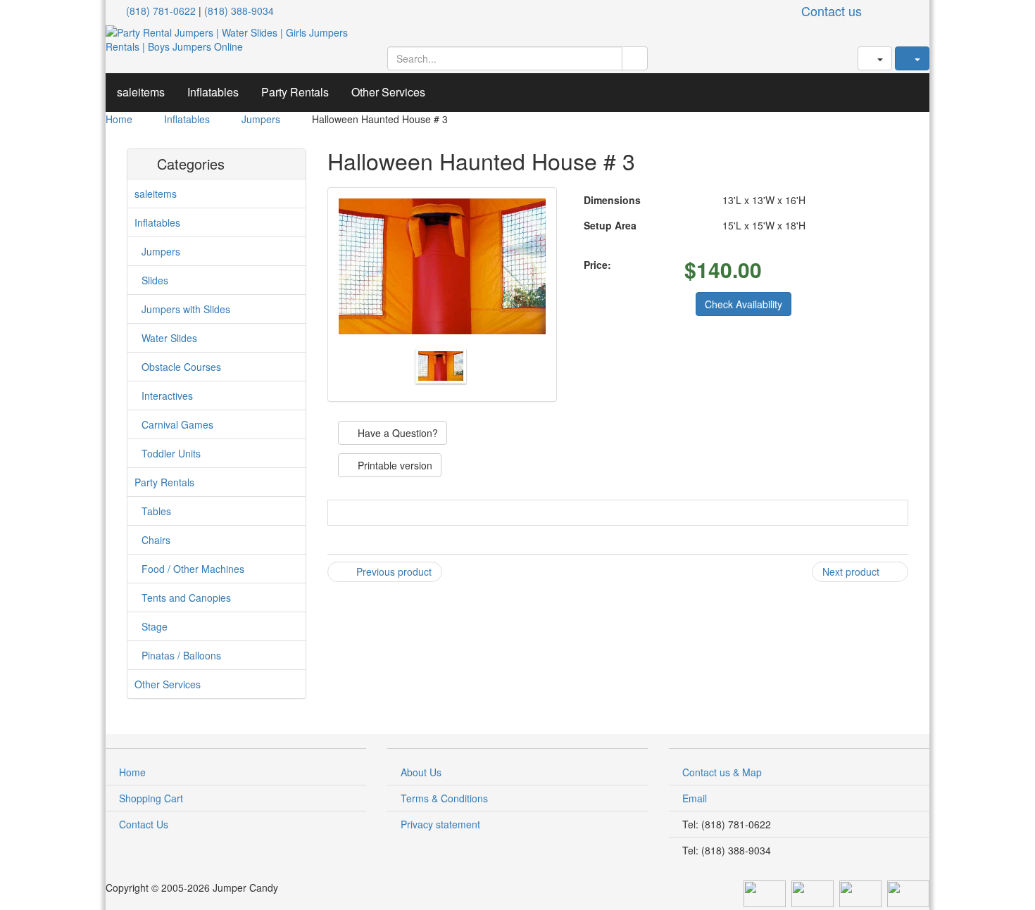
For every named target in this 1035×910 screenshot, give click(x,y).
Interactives (167, 395)
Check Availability (743, 304)
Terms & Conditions (444, 798)
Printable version (393, 465)
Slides (155, 280)
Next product (852, 571)
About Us (421, 772)
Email (694, 798)
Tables (156, 511)
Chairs (156, 540)
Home (119, 119)
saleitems (141, 92)
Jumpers (261, 119)
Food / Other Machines (193, 569)
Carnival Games (177, 424)
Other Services (388, 92)
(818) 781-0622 (161, 11)
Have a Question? (396, 433)
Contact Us (143, 824)
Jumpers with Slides (186, 309)
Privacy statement (440, 824)
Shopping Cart (151, 798)
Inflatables (213, 92)
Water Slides (169, 338)
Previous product (392, 571)
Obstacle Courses (181, 367)
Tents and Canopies (186, 597)
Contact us (831, 10)
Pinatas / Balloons (181, 655)
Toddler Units (171, 453)
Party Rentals (295, 92)
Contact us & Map (722, 772)
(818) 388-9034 (239, 11)
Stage (155, 626)
